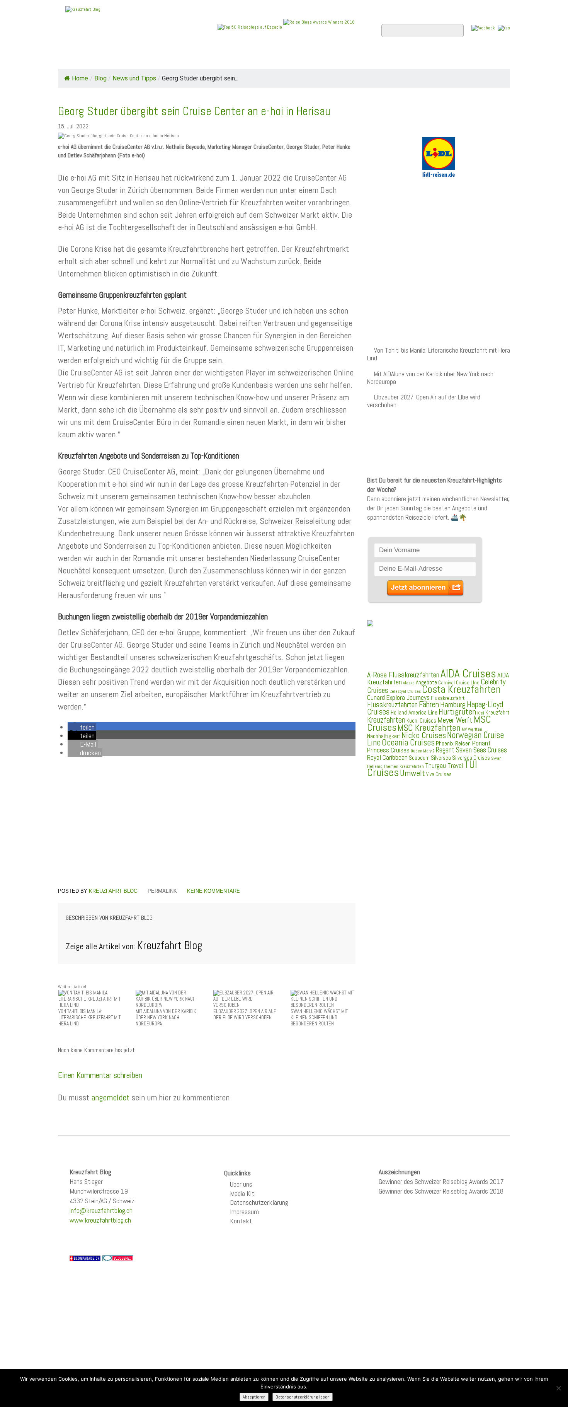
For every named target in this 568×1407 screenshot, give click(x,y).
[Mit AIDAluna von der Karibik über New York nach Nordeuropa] (168, 999)
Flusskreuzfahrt (447, 697)
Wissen (476, 58)
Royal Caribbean (387, 757)
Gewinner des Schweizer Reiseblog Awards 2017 (441, 1181)
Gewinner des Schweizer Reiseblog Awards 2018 (441, 1191)
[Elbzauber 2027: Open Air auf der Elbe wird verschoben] (245, 999)
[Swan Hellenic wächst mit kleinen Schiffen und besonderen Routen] (323, 999)
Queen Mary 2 (423, 751)
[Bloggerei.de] (117, 1257)
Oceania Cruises (408, 742)
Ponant (481, 742)
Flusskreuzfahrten (417, 58)
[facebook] (483, 27)
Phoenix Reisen (453, 743)
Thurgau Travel (444, 765)
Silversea (441, 757)
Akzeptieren (254, 1397)
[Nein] (558, 1388)
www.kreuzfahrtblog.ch (100, 1220)
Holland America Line (414, 712)
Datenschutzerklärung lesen (302, 1397)
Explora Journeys (408, 697)
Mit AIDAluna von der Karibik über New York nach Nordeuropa (430, 378)
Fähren (429, 704)
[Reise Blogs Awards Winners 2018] (319, 27)
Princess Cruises (388, 750)
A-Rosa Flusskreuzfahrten (403, 675)
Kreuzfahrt (497, 712)
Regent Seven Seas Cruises (471, 750)
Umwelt (412, 773)
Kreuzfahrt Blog (113, 891)
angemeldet (110, 1097)
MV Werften (472, 729)
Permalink (162, 891)
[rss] (504, 27)
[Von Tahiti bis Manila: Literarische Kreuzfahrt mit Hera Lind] (90, 999)
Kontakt (241, 1220)
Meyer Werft (455, 720)
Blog (100, 78)
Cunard (376, 698)
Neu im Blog (289, 58)
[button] (82, 727)
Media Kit (242, 1193)
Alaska (409, 683)
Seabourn (419, 757)
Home (73, 58)
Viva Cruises (439, 774)
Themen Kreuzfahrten (404, 766)
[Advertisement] (206, 823)
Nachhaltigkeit (383, 736)
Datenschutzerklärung (259, 1202)
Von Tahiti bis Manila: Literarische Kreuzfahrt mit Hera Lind (438, 354)
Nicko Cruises (423, 735)
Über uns (241, 1184)
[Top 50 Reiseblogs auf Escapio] (250, 27)
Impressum (244, 1211)
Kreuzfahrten (386, 720)
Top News (110, 58)
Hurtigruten (457, 711)
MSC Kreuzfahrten (429, 727)
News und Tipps (134, 78)
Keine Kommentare (213, 891)
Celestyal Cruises (405, 691)
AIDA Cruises (468, 673)
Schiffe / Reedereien (175, 58)
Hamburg (453, 704)
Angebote (240, 58)
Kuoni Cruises (421, 720)
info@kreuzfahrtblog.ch (101, 1210)
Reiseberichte (346, 58)
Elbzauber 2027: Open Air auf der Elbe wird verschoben (423, 401)
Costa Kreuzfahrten (461, 689)
